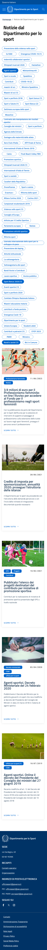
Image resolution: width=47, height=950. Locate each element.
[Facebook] (4, 905)
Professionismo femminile (15, 378)
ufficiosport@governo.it (11, 884)
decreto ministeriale (13, 667)
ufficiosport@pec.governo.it (17, 889)
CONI (8, 671)
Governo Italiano (9, 2)
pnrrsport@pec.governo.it (21, 893)
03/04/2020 (36, 667)
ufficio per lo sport (12, 675)
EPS (7, 571)
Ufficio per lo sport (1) (13, 763)
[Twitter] (9, 905)
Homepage (6, 19)
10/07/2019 (36, 763)
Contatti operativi (9, 868)
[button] (10, 945)
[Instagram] (14, 905)
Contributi (9, 575)
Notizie (8, 382)
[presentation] (43, 9)
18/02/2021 (36, 571)
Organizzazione (8, 872)
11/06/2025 (36, 378)
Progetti (17, 571)
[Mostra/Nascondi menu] (4, 9)
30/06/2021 (36, 474)
